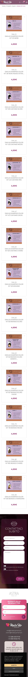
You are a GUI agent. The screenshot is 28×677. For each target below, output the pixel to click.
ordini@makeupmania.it (14, 632)
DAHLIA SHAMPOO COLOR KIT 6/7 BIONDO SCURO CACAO (14, 392)
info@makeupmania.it (14, 630)
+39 (14, 637)
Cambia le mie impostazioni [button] (14, 671)
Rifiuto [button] (14, 668)
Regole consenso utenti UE (14, 674)
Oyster (14, 6)
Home (3, 6)
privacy (21, 567)
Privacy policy (6, 674)
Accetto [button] (14, 665)
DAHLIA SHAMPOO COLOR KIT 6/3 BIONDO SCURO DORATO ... (14, 357)
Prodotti (8, 6)
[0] (23, 2)
